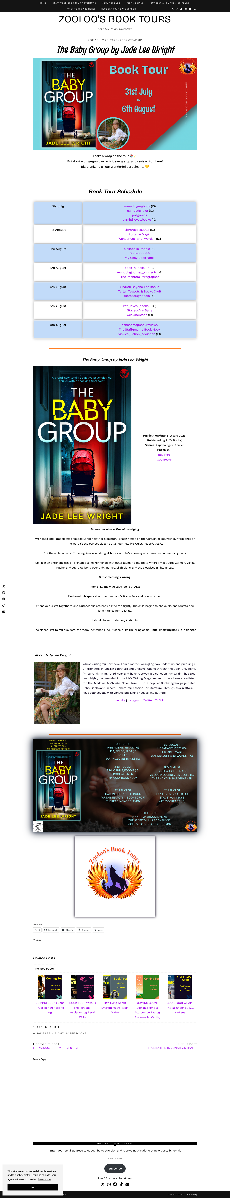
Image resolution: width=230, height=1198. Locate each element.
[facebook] (115, 1184)
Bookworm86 (140, 253)
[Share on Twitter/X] (51, 1027)
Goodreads (164, 459)
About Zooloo (111, 3)
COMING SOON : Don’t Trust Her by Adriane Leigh (50, 1007)
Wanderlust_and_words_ (136, 239)
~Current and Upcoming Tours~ (170, 3)
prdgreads (139, 215)
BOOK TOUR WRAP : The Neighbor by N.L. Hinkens (180, 1007)
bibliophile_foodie (137, 249)
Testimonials (135, 3)
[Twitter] (173, 9)
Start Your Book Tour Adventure (74, 3)
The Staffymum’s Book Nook (139, 329)
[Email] (190, 9)
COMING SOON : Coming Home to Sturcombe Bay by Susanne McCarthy (147, 1010)
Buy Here (164, 454)
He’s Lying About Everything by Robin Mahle (114, 1007)
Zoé (91, 40)
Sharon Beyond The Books (139, 287)
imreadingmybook (137, 206)
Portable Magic (140, 234)
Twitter (148, 700)
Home (42, 3)
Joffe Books (76, 1033)
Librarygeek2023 (137, 230)
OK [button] (32, 1187)
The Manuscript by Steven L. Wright (60, 1046)
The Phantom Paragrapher (140, 277)
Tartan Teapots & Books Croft (139, 291)
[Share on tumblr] (58, 1027)
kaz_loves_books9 (137, 306)
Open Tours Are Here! (81, 9)
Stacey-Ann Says (139, 310)
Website (120, 700)
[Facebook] (186, 9)
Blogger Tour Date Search (118, 9)
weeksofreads (137, 315)
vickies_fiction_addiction (136, 334)
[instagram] (109, 1184)
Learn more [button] (44, 1179)
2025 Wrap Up (131, 40)
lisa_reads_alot (137, 210)
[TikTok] (181, 9)
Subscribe (115, 1168)
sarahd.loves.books (137, 219)
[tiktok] (121, 1184)
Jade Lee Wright (50, 1033)
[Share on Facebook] (46, 1027)
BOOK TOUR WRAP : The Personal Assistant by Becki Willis (82, 1010)
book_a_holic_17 (137, 268)
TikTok (159, 700)
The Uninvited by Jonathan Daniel (171, 1046)
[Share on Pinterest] (55, 1027)
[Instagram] (177, 9)
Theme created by (182, 1195)
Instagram (134, 700)
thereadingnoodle (137, 296)
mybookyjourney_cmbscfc (137, 272)
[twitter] (103, 1184)
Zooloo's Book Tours (115, 19)
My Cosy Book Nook (140, 258)
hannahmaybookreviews (140, 325)
